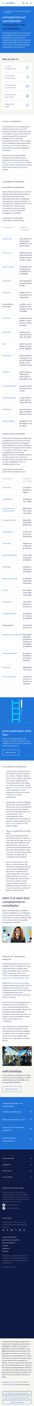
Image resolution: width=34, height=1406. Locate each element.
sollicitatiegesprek (17, 983)
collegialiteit (7, 499)
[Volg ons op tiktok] (24, 1230)
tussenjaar (9, 145)
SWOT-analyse (11, 823)
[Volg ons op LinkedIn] (3, 1230)
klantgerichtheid (9, 520)
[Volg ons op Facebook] (8, 1230)
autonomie (6, 253)
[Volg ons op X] (16, 1230)
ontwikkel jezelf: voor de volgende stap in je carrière (17, 12)
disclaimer (6, 1248)
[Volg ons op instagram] (20, 1230)
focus (4, 344)
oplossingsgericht (9, 555)
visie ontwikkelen (9, 677)
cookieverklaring (8, 1384)
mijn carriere (6, 1171)
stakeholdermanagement (12, 634)
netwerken (6, 543)
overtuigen (6, 567)
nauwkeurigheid (9, 386)
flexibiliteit (6, 332)
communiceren (8, 267)
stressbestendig (8, 398)
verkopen (6, 667)
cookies (5, 1245)
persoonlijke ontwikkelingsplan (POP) (15, 978)
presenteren (7, 602)
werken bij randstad (9, 1237)
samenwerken (17, 787)
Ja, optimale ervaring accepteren (17, 1393)
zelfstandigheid (8, 421)
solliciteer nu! (10, 752)
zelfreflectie (7, 409)
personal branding (9, 578)
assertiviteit (7, 239)
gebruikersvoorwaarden (10, 1240)
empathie (6, 318)
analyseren (6, 487)
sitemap (5, 1251)
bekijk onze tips (11, 1089)
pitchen (5, 590)
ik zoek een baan (8, 1158)
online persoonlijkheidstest (16, 162)
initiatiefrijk (7, 355)
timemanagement (9, 653)
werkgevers (6, 1164)
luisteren (5, 372)
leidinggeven (7, 532)
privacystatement (8, 1243)
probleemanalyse (9, 613)
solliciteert (6, 975)
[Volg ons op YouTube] (12, 1230)
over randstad (7, 1177)
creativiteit (6, 281)
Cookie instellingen (17, 1402)
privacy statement (15, 1382)
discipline (6, 292)
